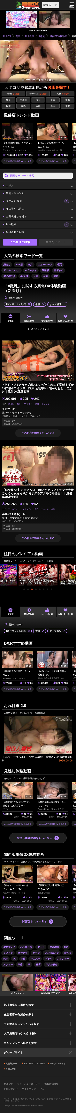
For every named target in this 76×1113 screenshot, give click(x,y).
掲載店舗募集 (51, 1084)
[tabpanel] (38, 575)
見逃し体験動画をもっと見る (34, 838)
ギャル (48, 958)
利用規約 (8, 1084)
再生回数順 (29, 321)
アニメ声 (35, 958)
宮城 (38, 106)
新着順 (10, 321)
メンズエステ (52, 953)
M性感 (45, 270)
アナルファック (11, 270)
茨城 (67, 100)
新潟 (52, 106)
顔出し (6, 264)
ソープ (36, 953)
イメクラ (8, 953)
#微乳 (42, 36)
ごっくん (45, 509)
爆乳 (55, 276)
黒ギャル (58, 270)
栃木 (8, 106)
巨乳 (45, 276)
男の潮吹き (9, 276)
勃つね (47, 321)
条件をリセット (56, 242)
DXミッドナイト (58, 1063)
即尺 (59, 264)
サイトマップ (29, 1089)
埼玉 (38, 100)
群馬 (23, 106)
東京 (8, 100)
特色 (13, 93)
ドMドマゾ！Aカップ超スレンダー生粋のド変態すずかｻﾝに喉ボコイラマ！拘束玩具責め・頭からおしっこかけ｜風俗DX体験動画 (38, 388)
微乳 (18, 404)
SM (66, 947)
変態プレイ (9, 947)
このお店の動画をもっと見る (18, 161)
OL (14, 958)
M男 (20, 964)
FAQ (42, 1089)
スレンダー (46, 404)
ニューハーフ (45, 264)
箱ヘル (67, 953)
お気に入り (65, 321)
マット (40, 947)
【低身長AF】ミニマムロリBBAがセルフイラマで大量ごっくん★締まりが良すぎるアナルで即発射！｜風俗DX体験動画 (38, 493)
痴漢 (38, 964)
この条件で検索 (20, 242)
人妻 (63, 93)
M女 (5, 958)
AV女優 (24, 276)
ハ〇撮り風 (26, 947)
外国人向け (11, 1069)
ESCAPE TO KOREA (34, 1063)
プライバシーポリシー (29, 1084)
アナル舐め (51, 964)
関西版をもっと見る (34, 921)
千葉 (52, 100)
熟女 (30, 264)
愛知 (67, 106)
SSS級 (19, 264)
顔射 (37, 404)
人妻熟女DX (11, 1063)
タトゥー (8, 964)
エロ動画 (54, 947)
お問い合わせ (11, 1089)
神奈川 (23, 100)
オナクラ (22, 953)
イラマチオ (31, 270)
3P (28, 964)
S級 (23, 958)
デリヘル (37, 93)
